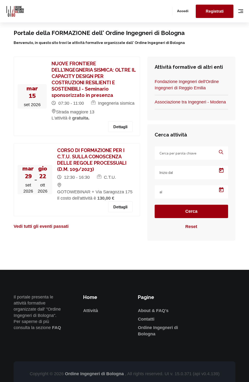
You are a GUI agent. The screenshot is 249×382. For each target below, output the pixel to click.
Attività (90, 310)
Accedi (182, 11)
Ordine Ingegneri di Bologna (95, 373)
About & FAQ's (153, 310)
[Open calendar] (221, 170)
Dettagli (120, 127)
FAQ (56, 327)
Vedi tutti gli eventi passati (41, 226)
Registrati (214, 11)
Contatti (146, 319)
